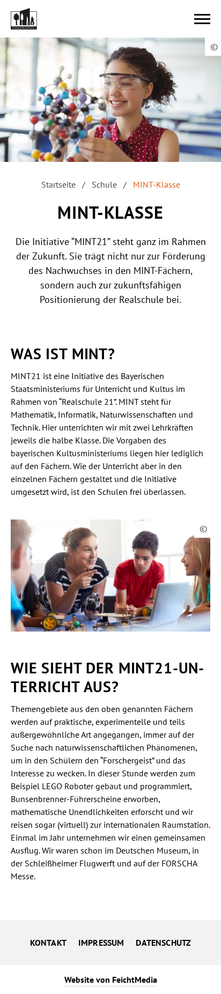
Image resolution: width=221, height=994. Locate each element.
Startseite (58, 184)
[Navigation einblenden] (202, 19)
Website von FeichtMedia (110, 979)
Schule (104, 184)
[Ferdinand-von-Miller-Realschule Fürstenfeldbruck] (24, 18)
